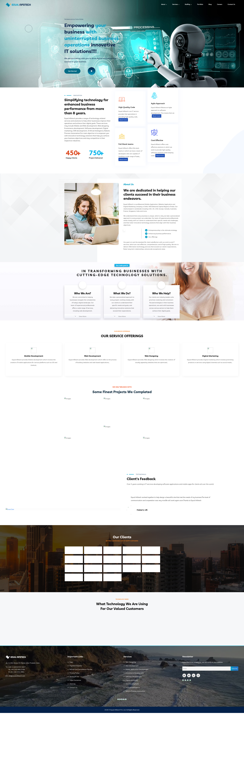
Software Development (134, 677)
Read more (123, 120)
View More (82, 316)
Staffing (187, 4)
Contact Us (231, 4)
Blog (210, 4)
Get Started (72, 71)
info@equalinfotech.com (16, 676)
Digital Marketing (210, 356)
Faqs (71, 662)
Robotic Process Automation (135, 691)
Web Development (92, 356)
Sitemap (72, 684)
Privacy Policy (74, 673)
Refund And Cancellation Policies (81, 669)
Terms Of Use (74, 677)
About (163, 4)
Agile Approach (158, 103)
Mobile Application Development (137, 669)
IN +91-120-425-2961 (16, 672)
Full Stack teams (125, 144)
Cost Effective (157, 140)
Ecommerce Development (135, 673)
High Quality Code (126, 107)
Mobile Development (33, 356)
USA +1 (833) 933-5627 (17, 667)
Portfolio (200, 4)
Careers (219, 4)
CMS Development (132, 684)
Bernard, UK (142, 510)
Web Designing (151, 356)
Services (175, 4)
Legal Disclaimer (75, 680)
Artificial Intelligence (133, 687)
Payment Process (76, 666)
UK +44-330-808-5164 (16, 669)
